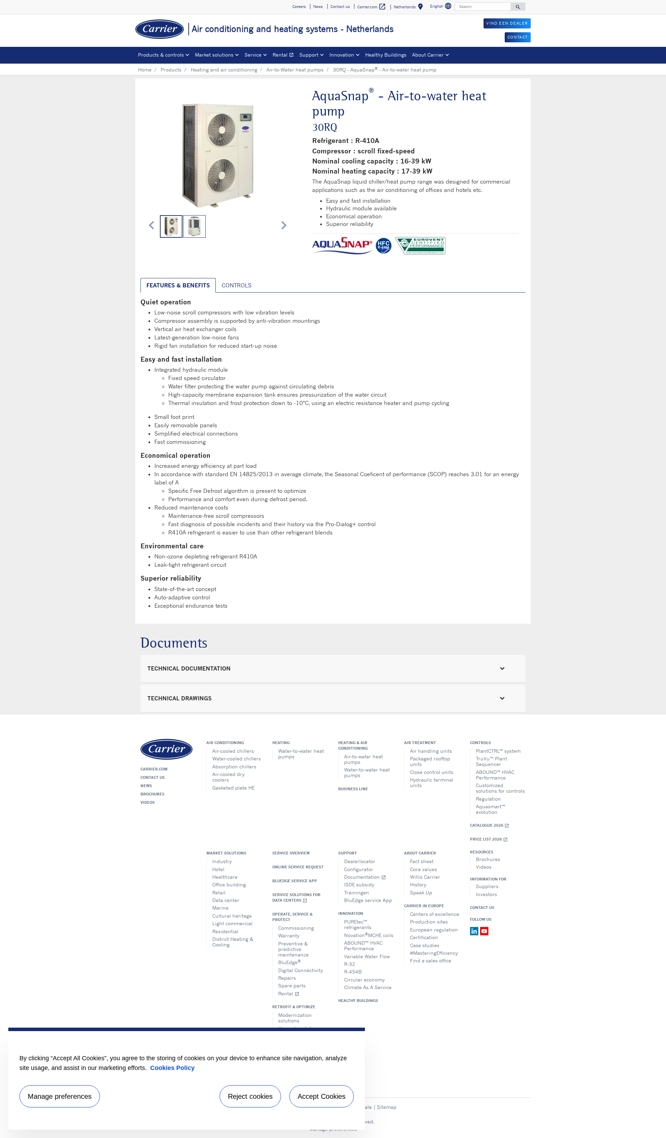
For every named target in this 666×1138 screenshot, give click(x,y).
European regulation (434, 930)
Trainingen (356, 892)
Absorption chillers (234, 766)
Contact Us (482, 907)
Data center (225, 900)
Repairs (287, 978)
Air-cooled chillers (233, 751)
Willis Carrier (425, 877)
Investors (486, 894)
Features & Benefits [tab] (178, 285)
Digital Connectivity (300, 970)
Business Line (353, 788)
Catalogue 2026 (489, 825)
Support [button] (308, 55)
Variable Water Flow (367, 956)
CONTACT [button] (517, 37)
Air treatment (420, 742)
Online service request (298, 867)
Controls (480, 742)
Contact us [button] (340, 6)
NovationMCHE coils (368, 935)
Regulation (488, 799)
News (146, 785)
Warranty (288, 935)
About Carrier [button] (428, 55)
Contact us (152, 777)
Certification (424, 937)
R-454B (353, 972)
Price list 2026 (489, 839)
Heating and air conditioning (224, 70)
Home (145, 70)
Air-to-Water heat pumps (295, 70)
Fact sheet (422, 861)
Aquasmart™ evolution (490, 809)
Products (171, 70)
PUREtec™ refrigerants (358, 924)
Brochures (152, 794)
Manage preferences (60, 1096)
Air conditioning (225, 742)
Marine (220, 908)
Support (347, 853)
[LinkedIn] (475, 930)
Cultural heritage (232, 916)
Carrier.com (154, 769)
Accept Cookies (321, 1096)
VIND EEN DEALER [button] (507, 23)
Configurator (358, 869)
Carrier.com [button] (371, 6)
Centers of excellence (434, 914)
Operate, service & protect (292, 917)
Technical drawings (179, 698)
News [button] (318, 6)
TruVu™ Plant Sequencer (491, 761)
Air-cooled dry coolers (228, 777)
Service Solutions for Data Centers (296, 897)
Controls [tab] (236, 285)
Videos (147, 802)
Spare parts (292, 985)
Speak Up (421, 892)
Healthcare (225, 877)
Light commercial (232, 923)
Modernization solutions (295, 1017)
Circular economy (364, 980)
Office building (229, 884)
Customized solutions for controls (500, 788)
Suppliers (487, 886)
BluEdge (289, 962)
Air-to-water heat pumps (363, 759)
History (418, 884)
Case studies (424, 945)
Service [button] (253, 55)
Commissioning (296, 928)
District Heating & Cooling (232, 941)
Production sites (429, 922)
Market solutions (226, 853)
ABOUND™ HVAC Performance (495, 775)
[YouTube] (484, 930)
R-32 (349, 964)
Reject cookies (250, 1096)
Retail (218, 892)
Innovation (350, 913)
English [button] (441, 7)
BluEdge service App (294, 880)
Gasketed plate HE (233, 788)
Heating (281, 742)
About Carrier (420, 853)
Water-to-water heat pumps (301, 753)
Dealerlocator (359, 861)
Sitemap (386, 1107)
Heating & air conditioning (353, 745)
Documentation (365, 877)
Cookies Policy (172, 1067)
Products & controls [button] (161, 55)
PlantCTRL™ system (498, 751)
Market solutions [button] (214, 55)
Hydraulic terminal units (431, 782)
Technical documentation (189, 668)
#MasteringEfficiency (434, 953)
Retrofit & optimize (293, 1006)
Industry (222, 861)
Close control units (431, 772)
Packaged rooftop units (430, 761)
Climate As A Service (368, 987)
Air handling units (431, 751)
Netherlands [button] (410, 8)
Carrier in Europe (424, 905)
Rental (285, 56)
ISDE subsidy (359, 884)
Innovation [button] (342, 55)
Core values (423, 869)
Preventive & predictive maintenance (293, 949)
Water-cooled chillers (236, 758)
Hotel (218, 869)
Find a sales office (430, 960)
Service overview (291, 853)
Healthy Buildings (386, 55)
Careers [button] (299, 6)
